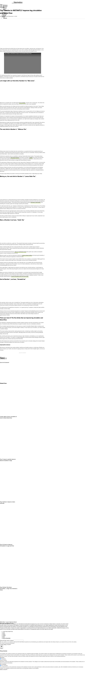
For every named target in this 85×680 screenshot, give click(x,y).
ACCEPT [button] (9, 644)
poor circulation (22, 102)
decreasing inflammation (36, 202)
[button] (17, 2)
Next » (22, 358)
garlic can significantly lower (20, 251)
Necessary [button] (2, 657)
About (3, 636)
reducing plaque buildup (27, 255)
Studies (30, 157)
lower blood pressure (15, 157)
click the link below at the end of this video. (20, 276)
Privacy (3, 634)
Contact (3, 635)
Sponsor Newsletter (6, 638)
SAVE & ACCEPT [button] (3, 669)
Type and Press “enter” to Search (6, 640)
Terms (3, 632)
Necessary (3, 659)
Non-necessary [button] (3, 664)
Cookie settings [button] (3, 644)
